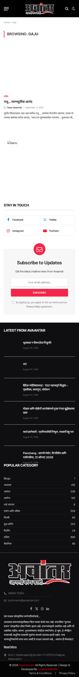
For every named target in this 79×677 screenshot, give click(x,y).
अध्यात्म (7, 484)
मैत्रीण (7, 530)
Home (7, 22)
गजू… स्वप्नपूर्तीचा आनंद (18, 102)
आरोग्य (7, 498)
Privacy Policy (33, 306)
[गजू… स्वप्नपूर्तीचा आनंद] (39, 68)
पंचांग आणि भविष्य (12, 511)
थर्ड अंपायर (9, 504)
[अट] (12, 367)
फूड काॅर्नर (8, 524)
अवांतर (7, 491)
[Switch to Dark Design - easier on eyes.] (73, 8)
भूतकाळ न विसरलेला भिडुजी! (37, 342)
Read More (10, 646)
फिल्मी (6, 517)
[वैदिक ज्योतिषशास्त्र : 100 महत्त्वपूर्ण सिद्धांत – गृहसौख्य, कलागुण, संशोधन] (12, 389)
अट (25, 364)
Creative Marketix (48, 669)
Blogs (7, 478)
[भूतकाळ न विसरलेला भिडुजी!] (12, 346)
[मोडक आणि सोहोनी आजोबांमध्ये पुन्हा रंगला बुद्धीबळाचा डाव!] (12, 412)
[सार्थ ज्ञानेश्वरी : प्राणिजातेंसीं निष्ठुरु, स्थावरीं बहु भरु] (12, 435)
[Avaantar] (39, 8)
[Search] (66, 8)
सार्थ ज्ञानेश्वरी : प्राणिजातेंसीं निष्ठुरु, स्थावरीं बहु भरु (48, 432)
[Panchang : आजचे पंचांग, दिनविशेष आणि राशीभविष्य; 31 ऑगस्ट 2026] (12, 457)
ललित (6, 537)
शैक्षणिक (8, 543)
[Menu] (6, 8)
